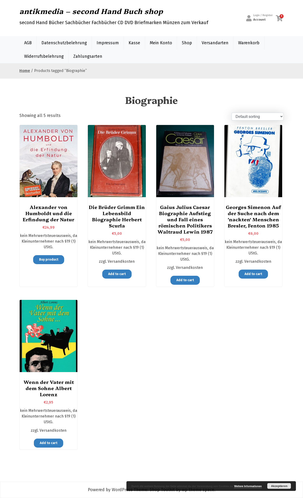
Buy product (48, 260)
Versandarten (215, 42)
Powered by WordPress (110, 489)
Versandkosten (121, 261)
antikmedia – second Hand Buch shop (91, 11)
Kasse (134, 42)
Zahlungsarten (87, 56)
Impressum (108, 42)
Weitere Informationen (248, 486)
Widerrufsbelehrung (44, 56)
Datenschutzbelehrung (64, 42)
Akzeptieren (279, 486)
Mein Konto (161, 42)
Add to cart (117, 274)
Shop (187, 42)
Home (24, 70)
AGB (28, 42)
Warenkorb (248, 42)
